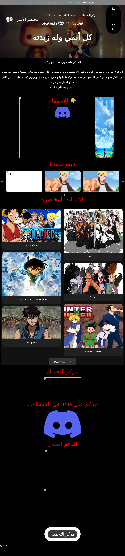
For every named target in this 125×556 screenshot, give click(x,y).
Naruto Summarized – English (60, 15)
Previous (3, 183)
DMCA (3, 546)
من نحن (77, 24)
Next (122, 183)
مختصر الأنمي (27, 19)
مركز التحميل (89, 15)
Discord (73, 87)
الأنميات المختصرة (54, 24)
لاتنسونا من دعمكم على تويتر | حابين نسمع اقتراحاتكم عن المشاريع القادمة (54, 2)
